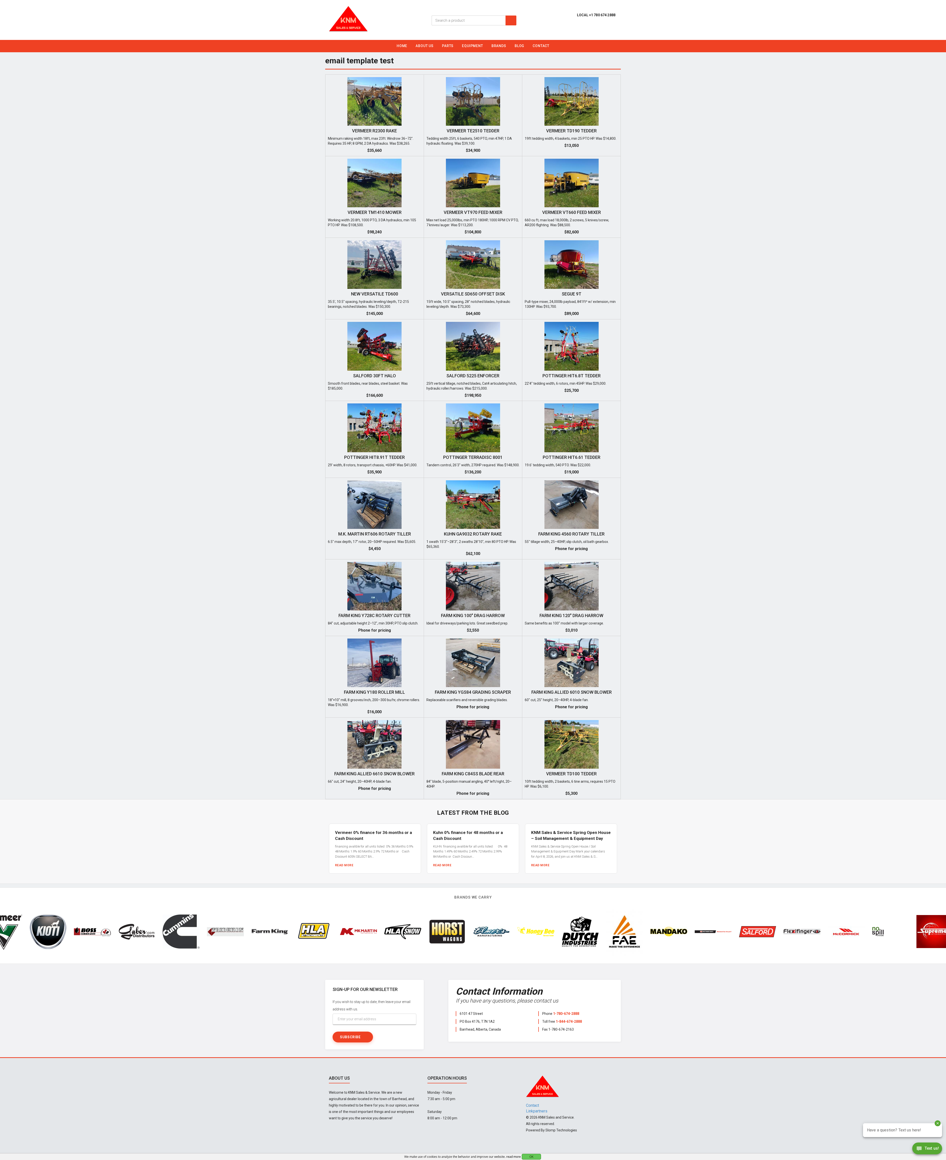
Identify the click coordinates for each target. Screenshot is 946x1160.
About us (425, 46)
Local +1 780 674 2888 (596, 15)
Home (402, 46)
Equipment (472, 46)
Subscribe (350, 1037)
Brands (498, 46)
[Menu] (938, 47)
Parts (448, 46)
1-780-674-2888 (566, 1014)
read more (513, 1157)
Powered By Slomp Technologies (551, 1130)
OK (531, 1157)
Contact (541, 46)
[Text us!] (927, 1150)
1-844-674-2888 (569, 1021)
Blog (519, 46)
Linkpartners (536, 1111)
